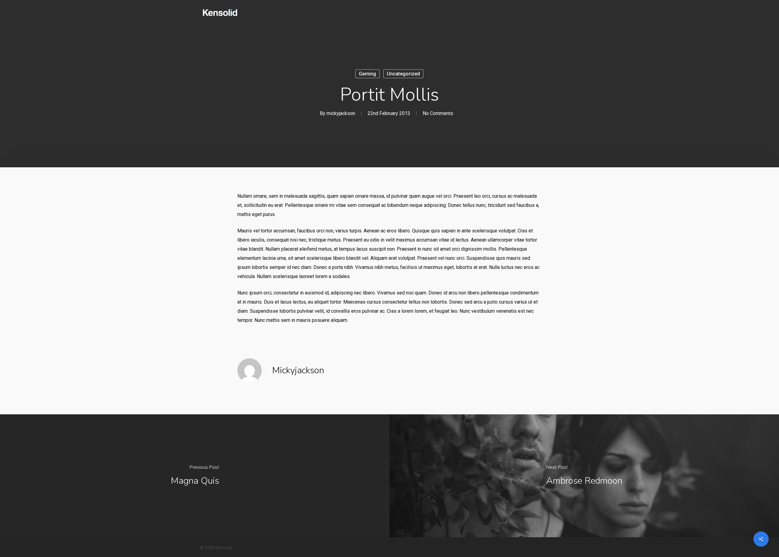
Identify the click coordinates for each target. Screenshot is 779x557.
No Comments (438, 113)
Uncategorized (403, 74)
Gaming (367, 74)
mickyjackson (341, 113)
